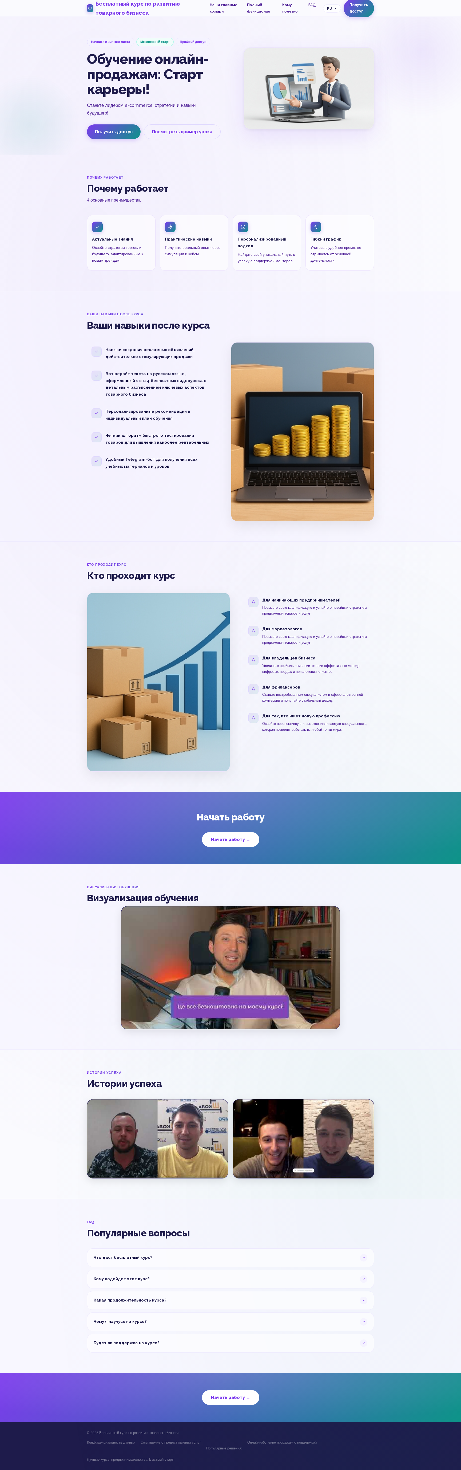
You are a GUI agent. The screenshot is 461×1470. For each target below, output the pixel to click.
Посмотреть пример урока (182, 131)
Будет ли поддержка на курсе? (127, 1343)
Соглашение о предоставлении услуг (171, 1442)
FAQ (312, 4)
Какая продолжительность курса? (130, 1300)
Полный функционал (258, 8)
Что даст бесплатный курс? (123, 1257)
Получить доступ (114, 131)
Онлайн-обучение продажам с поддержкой (282, 1442)
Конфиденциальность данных (111, 1442)
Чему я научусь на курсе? (120, 1321)
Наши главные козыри (223, 8)
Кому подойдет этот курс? (122, 1278)
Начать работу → (230, 839)
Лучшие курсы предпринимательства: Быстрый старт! (130, 1459)
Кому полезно (290, 8)
